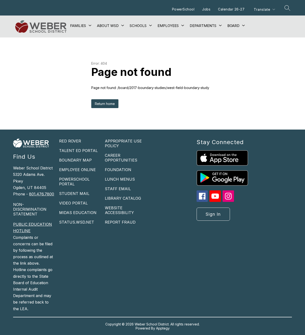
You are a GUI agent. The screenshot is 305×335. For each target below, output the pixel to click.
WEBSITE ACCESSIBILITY (119, 210)
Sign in (213, 214)
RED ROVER (70, 141)
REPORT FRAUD (120, 222)
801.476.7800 (41, 194)
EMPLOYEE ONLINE (77, 169)
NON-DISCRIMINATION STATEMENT (29, 209)
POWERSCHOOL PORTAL (74, 181)
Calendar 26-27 (231, 9)
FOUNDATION (118, 169)
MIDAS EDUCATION (78, 212)
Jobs (206, 9)
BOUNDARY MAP (75, 160)
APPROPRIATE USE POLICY (123, 143)
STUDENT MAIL (74, 193)
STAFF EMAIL (118, 188)
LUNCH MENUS (120, 179)
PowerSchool (183, 9)
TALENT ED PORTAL (78, 150)
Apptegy (163, 328)
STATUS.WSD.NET (76, 222)
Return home (105, 104)
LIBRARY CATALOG (123, 198)
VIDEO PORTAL (73, 203)
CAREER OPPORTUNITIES (121, 157)
